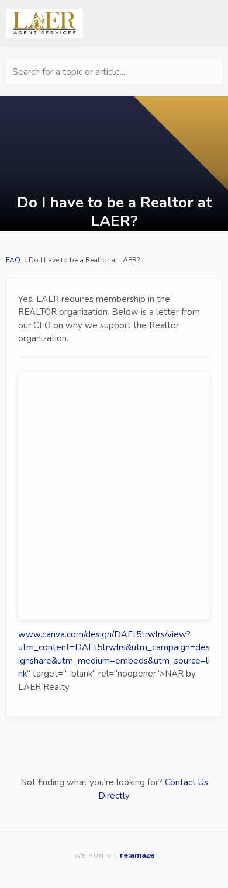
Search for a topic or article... (68, 72)
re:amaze (137, 855)
